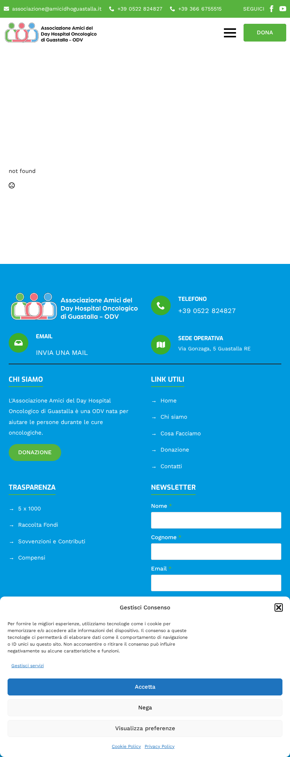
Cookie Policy (126, 746)
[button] (278, 607)
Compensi (31, 557)
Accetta (145, 686)
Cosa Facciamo (180, 433)
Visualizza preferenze (145, 728)
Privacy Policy (159, 746)
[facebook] (271, 8)
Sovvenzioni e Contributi (51, 541)
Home (168, 400)
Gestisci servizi (27, 665)
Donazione (174, 449)
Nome (161, 506)
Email (161, 569)
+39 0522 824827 (207, 311)
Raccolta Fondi (38, 524)
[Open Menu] (230, 33)
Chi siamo (173, 416)
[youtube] (282, 8)
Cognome (166, 537)
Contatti (171, 466)
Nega (145, 707)
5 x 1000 (29, 508)
